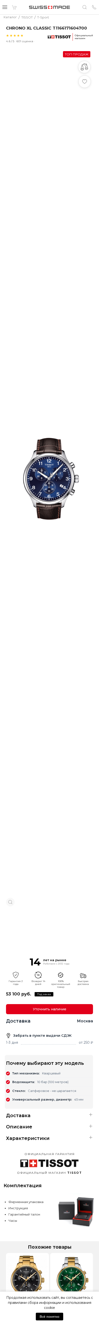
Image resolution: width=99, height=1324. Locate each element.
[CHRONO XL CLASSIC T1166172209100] (71, 1280)
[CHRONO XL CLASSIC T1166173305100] (27, 1280)
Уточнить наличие (49, 1009)
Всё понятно (49, 1316)
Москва (85, 1021)
